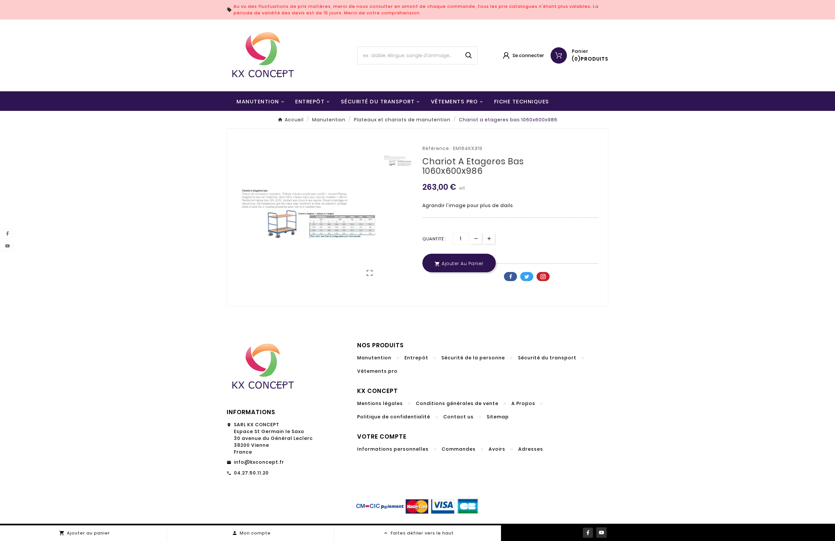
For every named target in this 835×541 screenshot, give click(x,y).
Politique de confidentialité (393, 416)
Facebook (510, 276)
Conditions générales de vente (457, 403)
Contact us (458, 416)
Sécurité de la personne (473, 357)
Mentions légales (380, 403)
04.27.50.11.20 (251, 473)
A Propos (523, 403)
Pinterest (543, 276)
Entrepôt (416, 357)
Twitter (526, 276)
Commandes (459, 449)
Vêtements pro (377, 371)
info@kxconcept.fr (259, 462)
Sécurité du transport (547, 357)
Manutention (374, 357)
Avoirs (497, 449)
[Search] (468, 55)
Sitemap (498, 416)
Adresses (530, 449)
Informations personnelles (393, 449)
